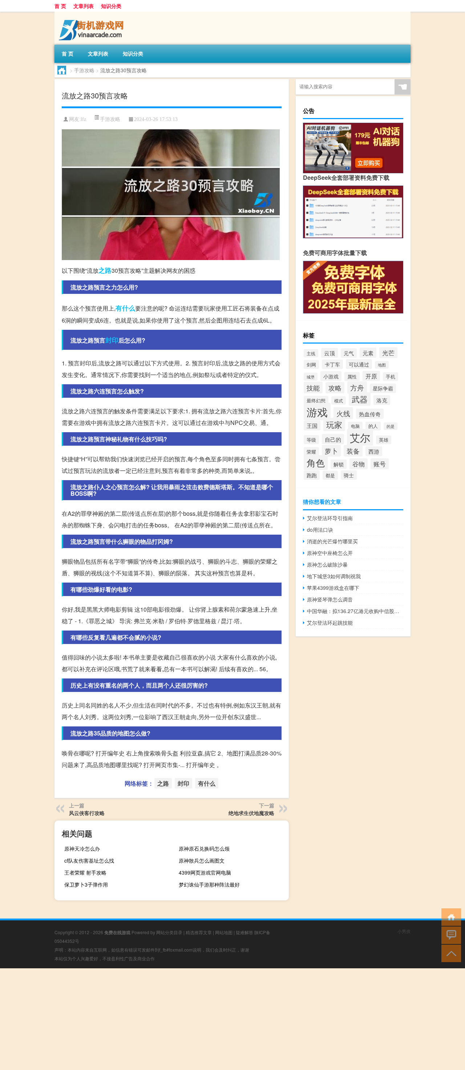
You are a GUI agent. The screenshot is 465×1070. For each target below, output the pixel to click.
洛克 (381, 400)
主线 (311, 353)
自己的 (333, 439)
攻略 (334, 387)
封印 (111, 340)
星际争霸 (383, 388)
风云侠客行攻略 (87, 812)
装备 (353, 450)
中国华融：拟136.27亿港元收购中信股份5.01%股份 (355, 611)
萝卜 (331, 450)
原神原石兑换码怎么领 (204, 848)
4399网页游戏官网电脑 (205, 872)
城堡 (311, 377)
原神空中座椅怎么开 (330, 552)
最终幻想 (316, 400)
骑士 (349, 475)
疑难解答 (244, 932)
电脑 (355, 426)
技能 (313, 387)
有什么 (125, 308)
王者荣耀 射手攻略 (85, 872)
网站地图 (223, 932)
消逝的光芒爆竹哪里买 (332, 541)
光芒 (388, 352)
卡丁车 (332, 364)
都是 (330, 475)
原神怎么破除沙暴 (327, 564)
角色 (316, 462)
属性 (352, 376)
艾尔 (360, 437)
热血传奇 (370, 414)
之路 (105, 270)
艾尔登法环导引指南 (330, 518)
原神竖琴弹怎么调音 (330, 599)
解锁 (338, 464)
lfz (83, 119)
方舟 (357, 387)
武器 (360, 399)
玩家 (334, 424)
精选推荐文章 (199, 932)
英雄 (383, 440)
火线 (343, 413)
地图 (382, 365)
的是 (391, 426)
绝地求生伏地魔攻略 (251, 812)
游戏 (317, 411)
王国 (312, 425)
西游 (373, 451)
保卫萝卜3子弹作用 (86, 884)
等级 (311, 439)
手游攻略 (84, 70)
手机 (390, 376)
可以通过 (359, 364)
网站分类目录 (169, 932)
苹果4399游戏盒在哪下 (333, 587)
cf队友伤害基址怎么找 (89, 860)
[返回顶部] (449, 953)
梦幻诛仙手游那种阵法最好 (209, 884)
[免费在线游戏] (92, 14)
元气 (349, 353)
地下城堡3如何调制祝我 (334, 576)
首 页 (60, 5)
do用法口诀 (320, 529)
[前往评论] (449, 935)
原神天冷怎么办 (82, 848)
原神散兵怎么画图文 (202, 860)
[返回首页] (449, 916)
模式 (338, 400)
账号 (379, 463)
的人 (373, 426)
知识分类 (111, 5)
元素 (368, 353)
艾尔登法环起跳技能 (330, 622)
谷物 (358, 463)
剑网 (311, 364)
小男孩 (404, 931)
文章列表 (83, 5)
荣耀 (311, 451)
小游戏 (331, 376)
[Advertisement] (218, 1019)
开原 (371, 376)
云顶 (329, 353)
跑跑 (312, 475)
